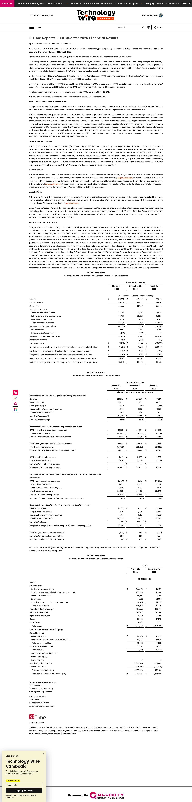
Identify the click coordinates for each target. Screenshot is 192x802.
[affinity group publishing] (15, 404)
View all (186, 3)
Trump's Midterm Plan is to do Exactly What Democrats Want (31, 3)
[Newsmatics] (15, 409)
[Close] (43, 754)
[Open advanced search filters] (148, 27)
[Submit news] (15, 392)
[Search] (143, 27)
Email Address (13, 781)
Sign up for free (24, 790)
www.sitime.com (72, 203)
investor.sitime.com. (53, 184)
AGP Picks (7, 3)
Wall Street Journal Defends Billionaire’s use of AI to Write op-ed (104, 3)
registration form (125, 178)
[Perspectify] (15, 398)
